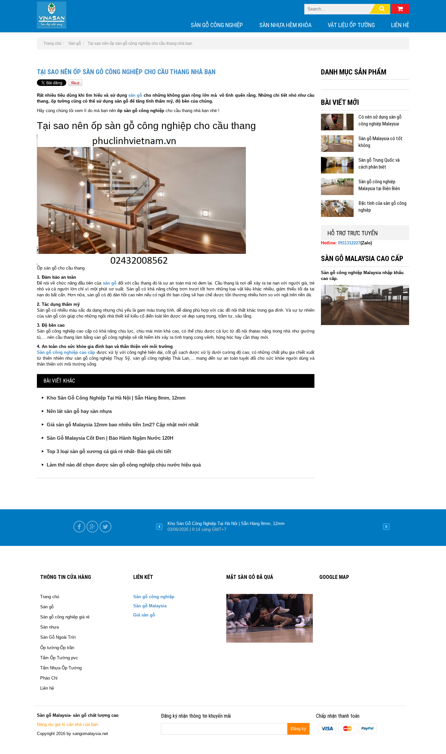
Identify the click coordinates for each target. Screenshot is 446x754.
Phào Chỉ (48, 678)
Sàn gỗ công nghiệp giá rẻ (64, 617)
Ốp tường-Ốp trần (57, 647)
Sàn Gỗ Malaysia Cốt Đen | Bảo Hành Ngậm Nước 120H (110, 438)
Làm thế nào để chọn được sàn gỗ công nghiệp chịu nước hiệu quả (124, 464)
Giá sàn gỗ (144, 615)
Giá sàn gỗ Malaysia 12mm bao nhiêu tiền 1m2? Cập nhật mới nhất (123, 424)
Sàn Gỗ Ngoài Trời (58, 637)
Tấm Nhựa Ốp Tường (61, 667)
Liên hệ (400, 25)
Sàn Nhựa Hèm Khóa (285, 25)
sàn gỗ (135, 95)
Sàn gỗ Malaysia (150, 605)
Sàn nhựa (49, 627)
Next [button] (386, 526)
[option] (272, 527)
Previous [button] (159, 526)
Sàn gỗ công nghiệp (217, 25)
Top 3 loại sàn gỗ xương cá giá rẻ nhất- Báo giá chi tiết (109, 451)
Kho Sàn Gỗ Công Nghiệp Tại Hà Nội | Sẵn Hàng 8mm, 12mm (116, 398)
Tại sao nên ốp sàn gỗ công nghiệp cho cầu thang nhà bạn (126, 72)
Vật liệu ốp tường (351, 25)
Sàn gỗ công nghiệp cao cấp (66, 352)
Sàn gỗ (47, 606)
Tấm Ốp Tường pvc (59, 657)
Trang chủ (49, 596)
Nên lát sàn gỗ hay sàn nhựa (79, 411)
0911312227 (349, 242)
